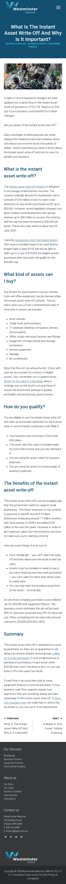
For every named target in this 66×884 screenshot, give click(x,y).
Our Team (9, 788)
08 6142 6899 (13, 827)
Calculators (10, 798)
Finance (18, 759)
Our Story (8, 784)
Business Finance (37, 44)
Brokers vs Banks (13, 791)
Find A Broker (10, 795)
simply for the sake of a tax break (23, 381)
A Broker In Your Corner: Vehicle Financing (52, 725)
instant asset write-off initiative (27, 186)
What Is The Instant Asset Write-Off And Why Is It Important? (16, 725)
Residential (9, 755)
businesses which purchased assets (36, 240)
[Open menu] (58, 7)
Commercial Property (14, 766)
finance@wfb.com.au (17, 831)
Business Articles (16, 44)
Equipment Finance (13, 763)
